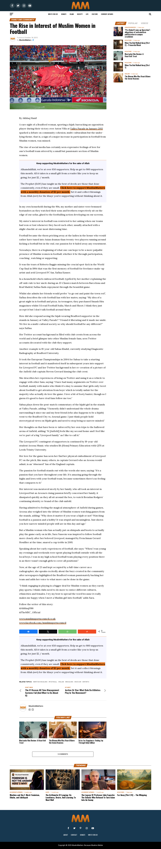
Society (80, 14)
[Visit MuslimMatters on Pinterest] (80, 828)
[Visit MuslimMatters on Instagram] (86, 828)
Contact (74, 835)
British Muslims (40, 682)
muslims (69, 682)
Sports (86, 682)
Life (87, 14)
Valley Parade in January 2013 (86, 128)
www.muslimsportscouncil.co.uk (37, 618)
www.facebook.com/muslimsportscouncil (42, 622)
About (65, 835)
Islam (72, 14)
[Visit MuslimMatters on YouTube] (92, 828)
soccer (78, 682)
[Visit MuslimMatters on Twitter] (74, 828)
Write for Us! (53, 14)
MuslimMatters (25, 40)
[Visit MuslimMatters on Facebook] (68, 828)
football (53, 682)
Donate (63, 14)
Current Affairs (107, 14)
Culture (95, 14)
